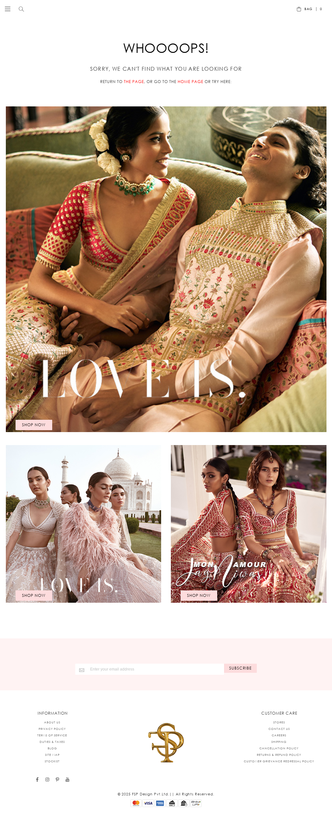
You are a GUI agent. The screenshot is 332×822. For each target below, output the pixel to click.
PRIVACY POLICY (52, 729)
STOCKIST (52, 761)
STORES (279, 722)
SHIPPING (279, 742)
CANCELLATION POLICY (279, 748)
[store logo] (164, 9)
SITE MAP (52, 755)
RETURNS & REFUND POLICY (279, 755)
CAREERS (279, 735)
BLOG (52, 748)
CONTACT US (279, 729)
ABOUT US (52, 722)
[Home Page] (166, 743)
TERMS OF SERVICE (52, 735)
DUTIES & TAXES (52, 742)
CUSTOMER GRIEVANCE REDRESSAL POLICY (279, 761)
